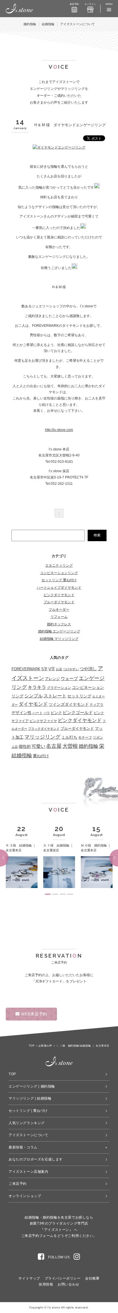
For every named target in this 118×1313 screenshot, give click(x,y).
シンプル (33, 695)
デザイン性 (21, 712)
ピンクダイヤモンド (59, 595)
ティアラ (96, 705)
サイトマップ (29, 1278)
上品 (14, 746)
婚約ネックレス (59, 624)
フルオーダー (59, 610)
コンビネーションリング (59, 573)
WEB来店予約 (33, 1014)
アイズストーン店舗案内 (28, 1172)
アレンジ (52, 679)
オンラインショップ (25, 1196)
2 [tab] (55, 894)
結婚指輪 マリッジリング (59, 639)
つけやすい (71, 669)
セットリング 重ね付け (59, 580)
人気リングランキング (27, 1123)
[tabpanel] (22, 857)
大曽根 (70, 746)
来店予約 (74, 4)
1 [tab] (48, 894)
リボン (98, 737)
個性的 (25, 746)
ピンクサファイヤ (43, 721)
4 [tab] (70, 894)
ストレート (55, 695)
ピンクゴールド (78, 712)
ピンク (56, 713)
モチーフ (85, 737)
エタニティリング (59, 565)
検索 (97, 535)
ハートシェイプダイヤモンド (59, 588)
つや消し (88, 668)
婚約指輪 (29, 24)
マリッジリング (42, 737)
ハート (37, 713)
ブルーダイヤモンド (59, 602)
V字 (51, 669)
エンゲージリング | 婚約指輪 (32, 1086)
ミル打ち (69, 737)
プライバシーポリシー (63, 1278)
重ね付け (41, 756)
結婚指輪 (48, 24)
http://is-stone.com (59, 430)
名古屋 (54, 746)
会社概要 (92, 1278)
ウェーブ (69, 678)
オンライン (90, 4)
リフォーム (59, 617)
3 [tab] (63, 894)
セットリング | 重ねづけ (28, 1111)
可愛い (38, 746)
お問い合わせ (68, 1284)
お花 (59, 669)
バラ (47, 713)
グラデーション (59, 688)
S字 (44, 669)
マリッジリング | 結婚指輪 (30, 1098)
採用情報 (46, 1284)
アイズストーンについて (77, 24)
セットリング (79, 696)
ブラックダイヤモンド (44, 728)
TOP (12, 1074)
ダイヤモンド (33, 704)
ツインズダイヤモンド (69, 704)
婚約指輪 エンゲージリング (59, 631)
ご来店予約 (18, 1184)
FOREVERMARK (25, 669)
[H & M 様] (59, 147)
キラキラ (37, 687)
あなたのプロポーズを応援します (36, 1159)
